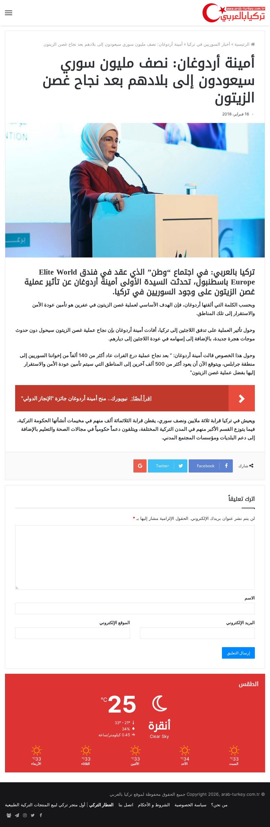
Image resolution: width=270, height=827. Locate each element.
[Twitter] (33, 815)
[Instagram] (25, 815)
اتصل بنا (126, 804)
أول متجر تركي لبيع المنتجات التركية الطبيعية (45, 804)
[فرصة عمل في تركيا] (9, 815)
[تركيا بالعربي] (233, 12)
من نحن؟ (219, 804)
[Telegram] (17, 815)
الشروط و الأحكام (154, 804)
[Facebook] (40, 815)
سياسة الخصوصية (190, 804)
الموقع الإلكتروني (114, 622)
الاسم (250, 597)
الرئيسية (242, 44)
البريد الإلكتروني (240, 622)
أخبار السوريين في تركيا (208, 44)
